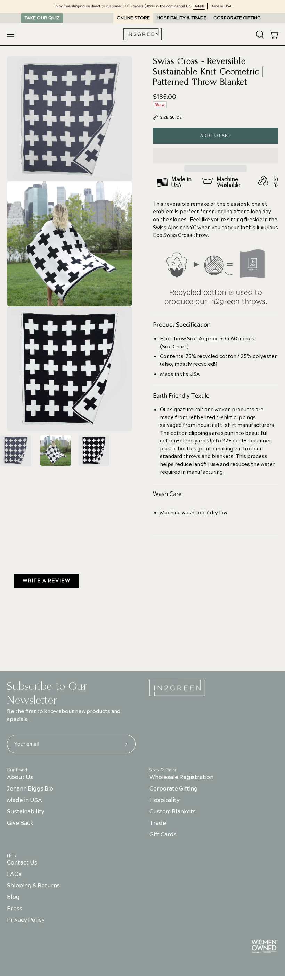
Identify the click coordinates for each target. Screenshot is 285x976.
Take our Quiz (41, 18)
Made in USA (24, 800)
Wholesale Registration (181, 777)
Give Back (20, 823)
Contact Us (22, 863)
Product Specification (182, 325)
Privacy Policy (26, 920)
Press (14, 908)
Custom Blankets (172, 812)
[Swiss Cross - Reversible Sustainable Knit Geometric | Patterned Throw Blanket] (15, 450)
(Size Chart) (174, 347)
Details (199, 6)
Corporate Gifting (173, 789)
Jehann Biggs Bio (30, 789)
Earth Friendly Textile (181, 395)
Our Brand (17, 770)
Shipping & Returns (33, 886)
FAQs (14, 874)
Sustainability (25, 812)
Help (11, 856)
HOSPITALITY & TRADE (181, 18)
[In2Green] (142, 34)
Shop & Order (163, 770)
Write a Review (46, 581)
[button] (215, 155)
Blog (13, 897)
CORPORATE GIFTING (237, 18)
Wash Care (167, 494)
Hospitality (164, 800)
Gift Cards (163, 834)
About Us (20, 777)
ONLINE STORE (133, 18)
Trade (157, 823)
